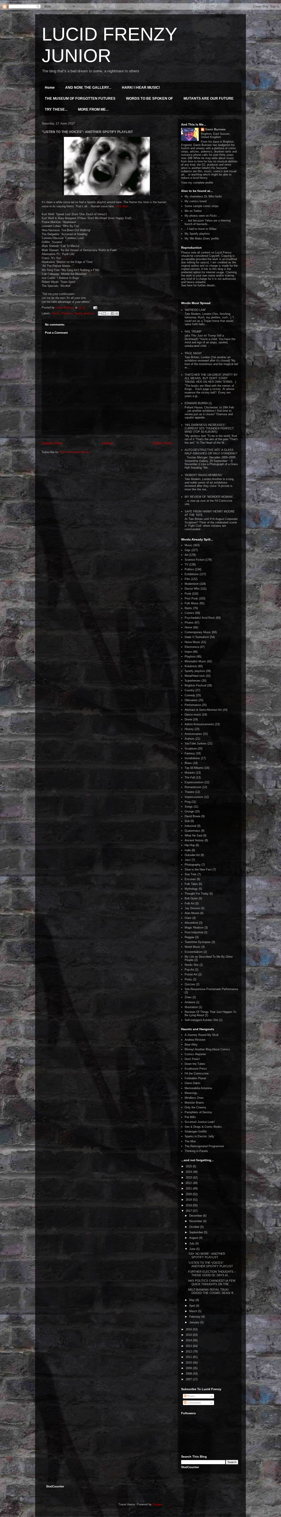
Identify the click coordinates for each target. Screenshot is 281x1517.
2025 (189, 1166)
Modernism (192, 583)
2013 (189, 1346)
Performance (193, 705)
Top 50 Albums (194, 767)
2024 (189, 1171)
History (189, 729)
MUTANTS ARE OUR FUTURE (209, 98)
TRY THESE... (56, 109)
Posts (190, 1396)
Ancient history (194, 840)
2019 (189, 1199)
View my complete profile (197, 182)
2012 (189, 1351)
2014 (189, 1340)
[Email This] (100, 313)
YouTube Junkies (196, 743)
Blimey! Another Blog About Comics (207, 1049)
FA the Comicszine (197, 1073)
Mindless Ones (194, 1097)
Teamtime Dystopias (198, 942)
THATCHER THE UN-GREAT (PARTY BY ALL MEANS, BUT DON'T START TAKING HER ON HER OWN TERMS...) (211, 378)
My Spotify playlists (197, 233)
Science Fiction (194, 559)
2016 (189, 1329)
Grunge (189, 811)
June (192, 1249)
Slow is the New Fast (198, 869)
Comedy (190, 695)
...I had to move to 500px (201, 228)
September (196, 1232)
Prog (188, 801)
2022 (189, 1183)
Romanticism (193, 787)
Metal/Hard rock (195, 675)
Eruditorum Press (196, 1068)
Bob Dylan (191, 898)
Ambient (190, 1002)
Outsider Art (192, 855)
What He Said (193, 835)
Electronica (192, 647)
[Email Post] (94, 307)
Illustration (191, 1007)
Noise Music (192, 642)
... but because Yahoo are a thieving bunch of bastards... (208, 222)
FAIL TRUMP (193, 331)
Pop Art (189, 969)
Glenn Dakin (192, 1083)
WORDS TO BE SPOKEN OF (149, 98)
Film (187, 579)
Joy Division (192, 908)
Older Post (162, 443)
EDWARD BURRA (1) (198, 403)
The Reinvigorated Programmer (204, 1146)
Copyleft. (214, 255)
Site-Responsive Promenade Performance (211, 989)
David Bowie (192, 816)
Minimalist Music (195, 661)
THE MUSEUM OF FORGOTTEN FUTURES (80, 98)
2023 (189, 1177)
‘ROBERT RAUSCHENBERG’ (204, 475)
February (195, 1316)
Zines (188, 997)
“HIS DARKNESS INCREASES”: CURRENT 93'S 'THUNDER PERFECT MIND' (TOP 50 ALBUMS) (209, 428)
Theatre (189, 792)
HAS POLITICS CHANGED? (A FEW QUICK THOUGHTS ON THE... (211, 1282)
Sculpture (191, 748)
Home (50, 87)
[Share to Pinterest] (117, 313)
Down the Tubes (195, 1063)
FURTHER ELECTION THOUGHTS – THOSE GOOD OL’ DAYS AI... (212, 1273)
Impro (188, 651)
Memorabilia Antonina (198, 1088)
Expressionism (194, 782)
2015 (189, 1334)
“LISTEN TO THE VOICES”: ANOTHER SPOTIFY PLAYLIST (210, 1264)
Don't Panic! (192, 1059)
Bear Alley (191, 1044)
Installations (192, 758)
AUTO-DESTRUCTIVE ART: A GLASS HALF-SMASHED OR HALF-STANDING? (211, 451)
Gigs (188, 550)
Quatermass (192, 830)
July (192, 1243)
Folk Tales (191, 884)
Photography (193, 864)
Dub (187, 821)
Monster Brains (194, 1102)
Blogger (157, 1504)
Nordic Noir (192, 964)
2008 (189, 1373)
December (196, 1215)
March (193, 1311)
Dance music (193, 714)
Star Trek (190, 874)
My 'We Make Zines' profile (202, 238)
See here (187, 285)
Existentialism (194, 951)
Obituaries (191, 700)
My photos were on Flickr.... (202, 215)
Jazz (188, 859)
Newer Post (52, 443)
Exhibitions (192, 574)
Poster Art (191, 974)
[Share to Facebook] (112, 313)
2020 (189, 1194)
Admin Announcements (199, 724)
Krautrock (191, 666)
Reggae (189, 937)
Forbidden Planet (195, 1078)
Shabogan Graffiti (196, 1131)
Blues (188, 763)
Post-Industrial (194, 932)
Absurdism (191, 922)
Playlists (66, 313)
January (194, 1322)
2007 (189, 1379)
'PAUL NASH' (193, 353)
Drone (188, 719)
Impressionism (194, 797)
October (194, 1226)
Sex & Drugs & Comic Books (203, 1126)
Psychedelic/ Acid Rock (200, 617)
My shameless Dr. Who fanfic (203, 196)
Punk (188, 593)
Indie (188, 850)
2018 (189, 1205)
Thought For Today (197, 893)
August (194, 1237)
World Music (192, 946)
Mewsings (191, 1093)
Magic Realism (194, 927)
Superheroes (193, 680)
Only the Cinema (195, 1107)
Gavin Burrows (215, 129)
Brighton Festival (195, 685)
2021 (189, 1188)
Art (186, 554)
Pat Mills (190, 1117)
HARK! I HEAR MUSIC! (141, 87)
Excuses (190, 879)
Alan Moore (192, 913)
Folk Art (190, 903)
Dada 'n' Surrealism (197, 637)
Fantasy (190, 753)
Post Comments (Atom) (74, 452)
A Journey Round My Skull (201, 1035)
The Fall (190, 777)
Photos (189, 622)
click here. (122, 206)
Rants (188, 608)
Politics (189, 569)
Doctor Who (192, 588)
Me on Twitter (193, 211)
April (192, 1305)
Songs (189, 806)
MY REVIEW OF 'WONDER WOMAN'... (210, 496)
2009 (189, 1368)
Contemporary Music (198, 632)
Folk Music (192, 603)
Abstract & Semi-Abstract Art (203, 709)
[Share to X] (108, 313)
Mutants (190, 772)
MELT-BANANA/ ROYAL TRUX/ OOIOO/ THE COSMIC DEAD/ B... (212, 1291)
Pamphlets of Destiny (198, 1112)
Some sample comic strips (202, 206)
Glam (188, 918)
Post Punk (191, 598)
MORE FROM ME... (93, 109)
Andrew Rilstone (195, 1039)
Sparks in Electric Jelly (199, 1136)
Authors (190, 738)
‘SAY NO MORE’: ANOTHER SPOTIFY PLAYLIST (206, 1255)
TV (186, 564)
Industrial (190, 826)
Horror (188, 627)
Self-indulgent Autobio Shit (201, 1020)
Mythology (191, 888)
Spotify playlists (84, 313)
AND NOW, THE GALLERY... (88, 87)
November (196, 1221)
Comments (193, 1402)
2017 (189, 1210)
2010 (189, 1362)
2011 (189, 1357)
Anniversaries (193, 733)
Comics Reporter (195, 1054)
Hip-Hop (190, 845)
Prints (188, 979)
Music (55, 313)
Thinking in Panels (196, 1151)
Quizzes (190, 984)
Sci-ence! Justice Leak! (200, 1122)
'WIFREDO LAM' (195, 310)
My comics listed (195, 201)
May (192, 1300)
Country (190, 690)
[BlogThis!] (104, 313)
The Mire (190, 1141)
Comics (189, 613)
